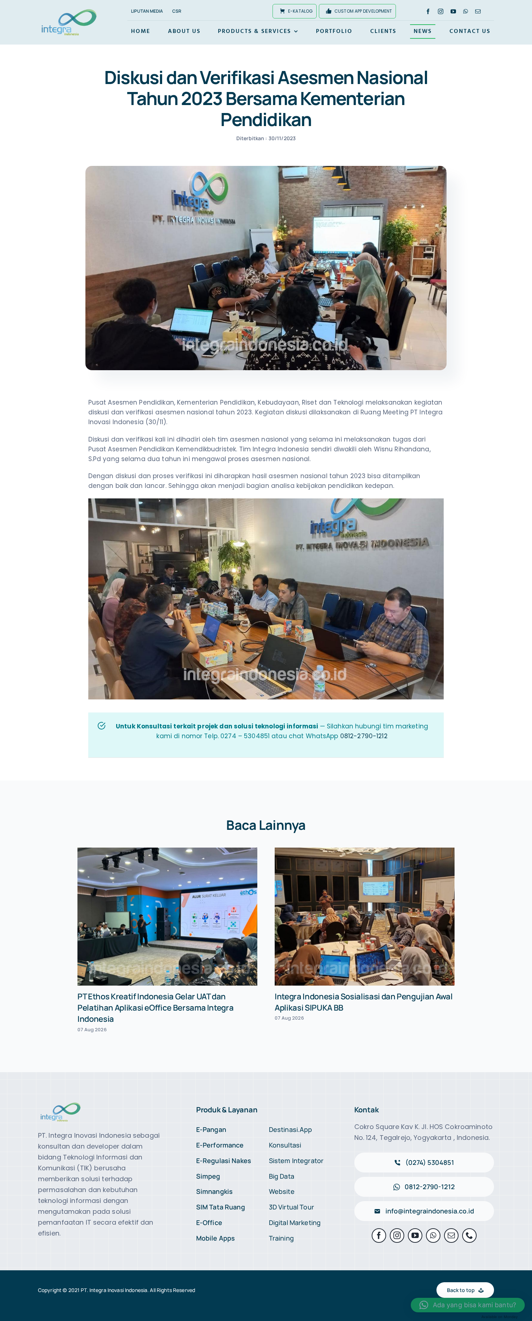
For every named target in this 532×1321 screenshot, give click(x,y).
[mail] (478, 11)
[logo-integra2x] (69, 10)
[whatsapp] (465, 11)
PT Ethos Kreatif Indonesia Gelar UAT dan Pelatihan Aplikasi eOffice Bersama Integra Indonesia (155, 1007)
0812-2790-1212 (364, 736)
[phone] (469, 1235)
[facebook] (428, 11)
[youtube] (453, 11)
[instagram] (440, 11)
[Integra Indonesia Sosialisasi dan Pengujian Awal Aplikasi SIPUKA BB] (365, 917)
